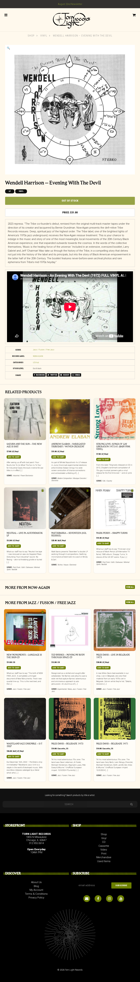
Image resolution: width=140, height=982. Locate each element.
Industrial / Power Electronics (23, 475)
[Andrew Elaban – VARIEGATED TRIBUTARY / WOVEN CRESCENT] (70, 419)
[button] (8, 48)
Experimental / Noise (64, 689)
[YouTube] (120, 898)
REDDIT (66, 375)
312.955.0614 (36, 843)
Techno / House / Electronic (66, 565)
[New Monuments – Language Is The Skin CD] (25, 630)
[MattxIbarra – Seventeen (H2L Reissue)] (70, 508)
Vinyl (43, 35)
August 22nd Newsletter (70, 4)
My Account (36, 889)
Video (103, 849)
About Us (36, 882)
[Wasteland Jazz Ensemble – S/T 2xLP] (25, 719)
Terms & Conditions (36, 893)
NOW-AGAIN (38, 356)
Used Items (103, 861)
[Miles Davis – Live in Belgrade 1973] (115, 630)
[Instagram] (109, 898)
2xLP (59, 540)
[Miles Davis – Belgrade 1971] (115, 719)
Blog (36, 886)
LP (10, 191)
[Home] (70, 19)
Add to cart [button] (14, 457)
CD (14, 662)
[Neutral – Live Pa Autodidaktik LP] (25, 508)
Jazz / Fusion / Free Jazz (43, 350)
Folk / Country (107, 481)
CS (67, 749)
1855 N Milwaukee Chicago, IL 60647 (36, 839)
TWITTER (53, 375)
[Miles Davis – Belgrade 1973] (70, 719)
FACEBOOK (40, 375)
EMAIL (77, 375)
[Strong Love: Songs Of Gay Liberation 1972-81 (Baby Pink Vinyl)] (115, 419)
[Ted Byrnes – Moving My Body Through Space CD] (70, 630)
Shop (31, 35)
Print (103, 853)
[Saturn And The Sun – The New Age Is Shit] (25, 419)
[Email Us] (86, 898)
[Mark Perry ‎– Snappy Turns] (115, 508)
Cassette (61, 749)
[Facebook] (98, 898)
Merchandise (103, 857)
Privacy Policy (36, 897)
